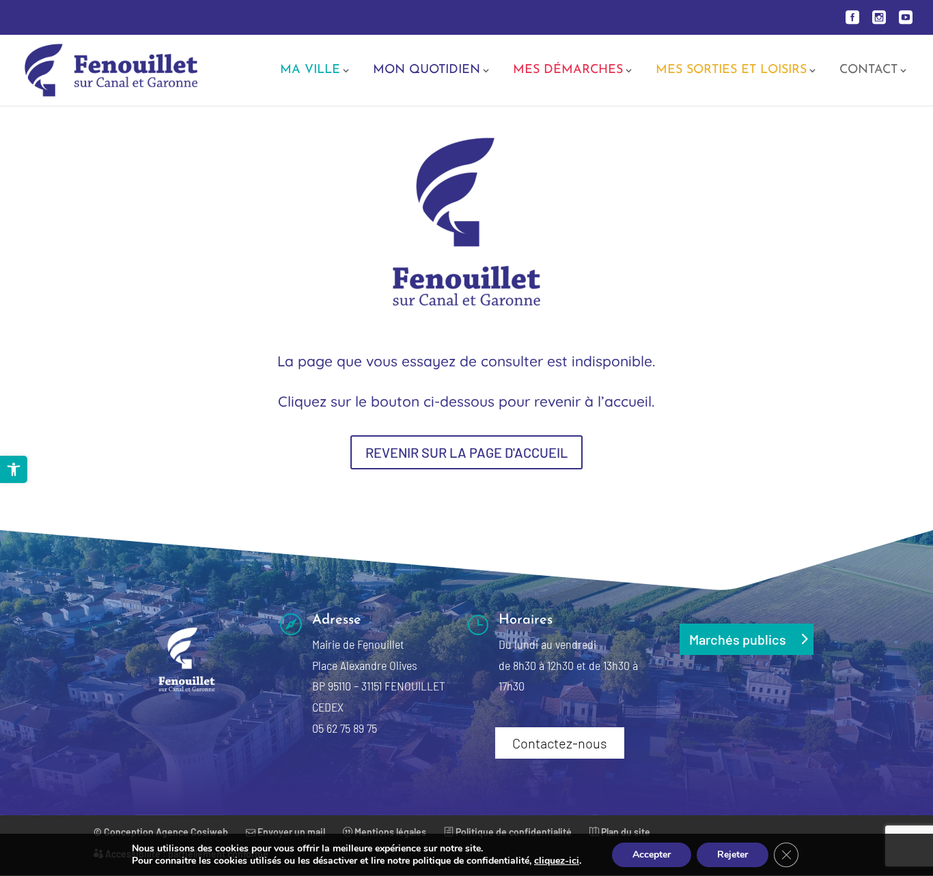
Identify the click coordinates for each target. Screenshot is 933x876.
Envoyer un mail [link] (290, 832)
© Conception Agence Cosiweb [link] (161, 832)
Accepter (651, 854)
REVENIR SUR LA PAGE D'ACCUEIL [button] (466, 452)
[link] (13, 469)
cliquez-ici (556, 861)
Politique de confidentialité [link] (513, 832)
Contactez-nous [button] (559, 743)
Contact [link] (868, 70)
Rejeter (732, 854)
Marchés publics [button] (737, 639)
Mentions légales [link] (389, 832)
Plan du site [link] (624, 832)
